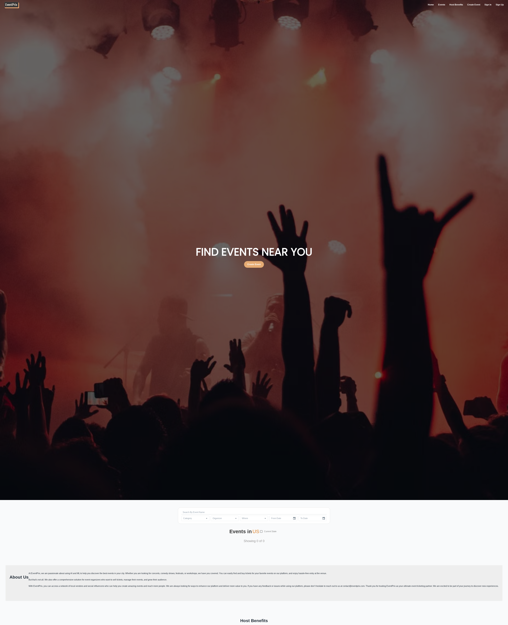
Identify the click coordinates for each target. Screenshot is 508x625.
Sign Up (500, 5)
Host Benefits (456, 5)
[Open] (206, 518)
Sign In (487, 5)
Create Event (473, 5)
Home (431, 5)
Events (441, 5)
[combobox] (191, 518)
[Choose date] (294, 518)
